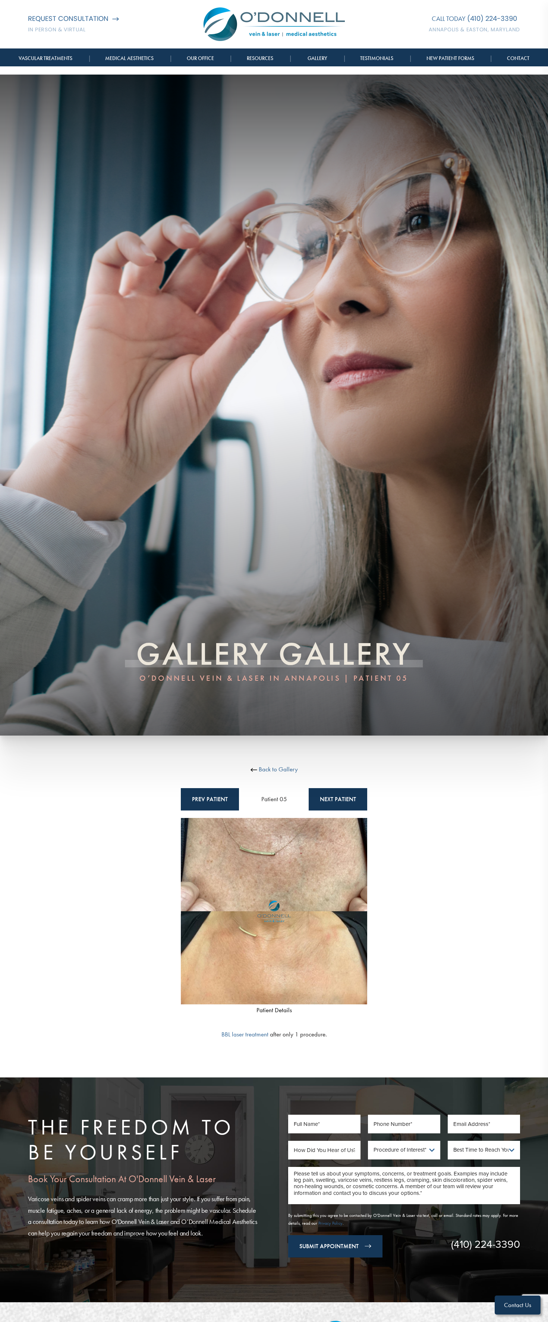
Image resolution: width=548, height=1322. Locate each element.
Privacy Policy (330, 1223)
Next (338, 799)
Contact (518, 58)
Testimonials (376, 58)
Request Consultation (68, 18)
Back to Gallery (277, 769)
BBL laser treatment (244, 1034)
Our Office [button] (200, 58)
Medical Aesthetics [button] (129, 58)
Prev (210, 799)
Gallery (317, 58)
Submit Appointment (329, 1246)
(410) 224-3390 (492, 18)
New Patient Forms (450, 58)
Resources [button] (260, 58)
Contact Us (517, 1305)
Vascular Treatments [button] (45, 58)
